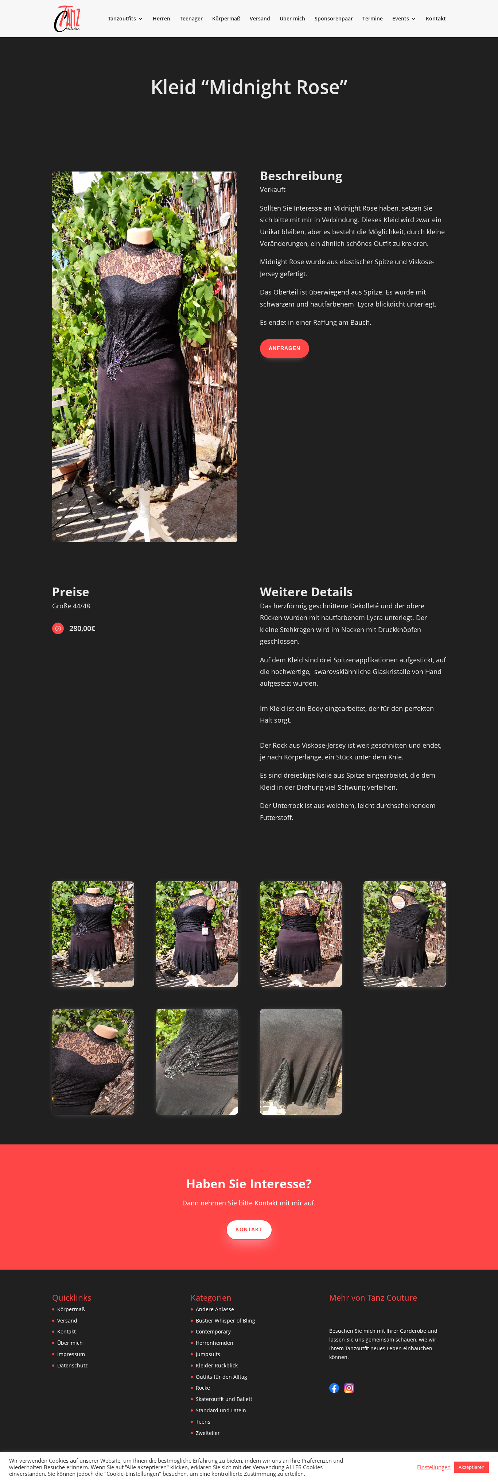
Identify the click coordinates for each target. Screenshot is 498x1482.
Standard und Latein (221, 1410)
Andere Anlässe (215, 1309)
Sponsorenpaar (334, 19)
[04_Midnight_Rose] (301, 985)
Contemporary (213, 1331)
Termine (372, 19)
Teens (203, 1421)
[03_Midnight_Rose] (197, 985)
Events (400, 19)
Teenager (191, 19)
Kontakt (436, 19)
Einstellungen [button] (434, 1467)
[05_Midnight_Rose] (404, 985)
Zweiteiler (208, 1432)
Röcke (203, 1387)
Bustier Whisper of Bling (225, 1320)
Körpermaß (226, 19)
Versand (260, 19)
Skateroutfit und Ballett (224, 1399)
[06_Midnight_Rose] (197, 1112)
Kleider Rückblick (217, 1365)
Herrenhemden (214, 1342)
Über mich (292, 19)
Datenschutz (72, 1365)
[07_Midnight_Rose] (93, 1112)
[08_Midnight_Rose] (301, 1112)
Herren (161, 19)
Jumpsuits (208, 1354)
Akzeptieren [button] (472, 1467)
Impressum (71, 1354)
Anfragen (284, 348)
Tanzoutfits (122, 19)
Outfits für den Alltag (221, 1376)
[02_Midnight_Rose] (93, 985)
